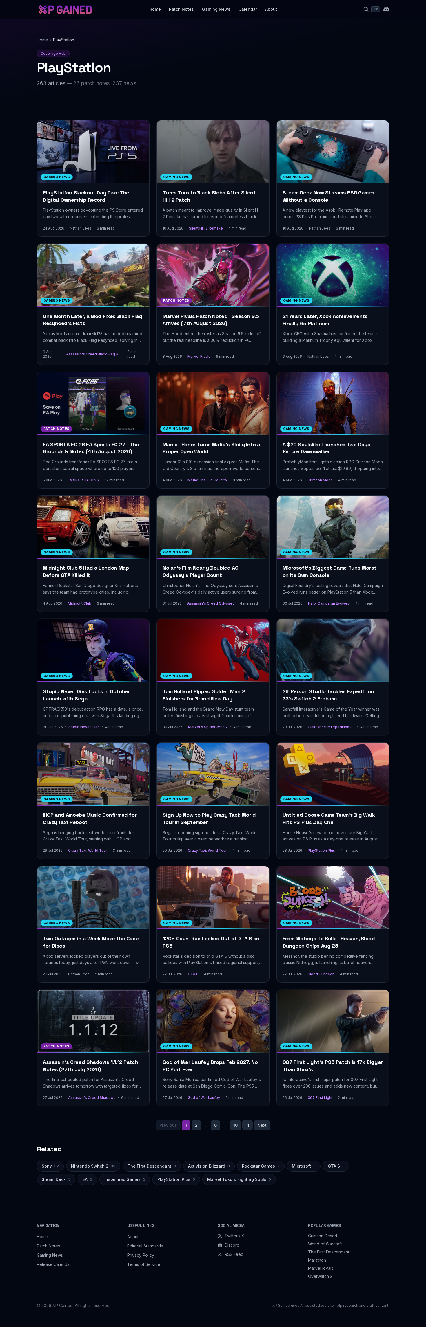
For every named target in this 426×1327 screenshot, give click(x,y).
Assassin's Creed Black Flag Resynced (94, 354)
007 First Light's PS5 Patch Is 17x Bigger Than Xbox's (333, 1066)
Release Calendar (54, 1264)
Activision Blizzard (209, 1165)
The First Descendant (152, 1165)
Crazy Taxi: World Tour (87, 850)
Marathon (317, 1260)
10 (235, 1125)
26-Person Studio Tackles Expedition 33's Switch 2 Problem (328, 695)
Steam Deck (56, 1179)
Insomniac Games (124, 1179)
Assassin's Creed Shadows (92, 1097)
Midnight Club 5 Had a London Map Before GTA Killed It (86, 571)
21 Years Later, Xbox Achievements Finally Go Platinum (325, 320)
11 (247, 1125)
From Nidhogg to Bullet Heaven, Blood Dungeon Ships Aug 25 (329, 942)
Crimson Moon (320, 480)
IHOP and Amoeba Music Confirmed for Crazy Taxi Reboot (89, 818)
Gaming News (216, 9)
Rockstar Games (261, 1165)
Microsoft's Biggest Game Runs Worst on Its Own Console (329, 571)
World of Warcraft (325, 1243)
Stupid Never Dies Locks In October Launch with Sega (86, 695)
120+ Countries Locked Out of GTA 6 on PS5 (211, 942)
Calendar (248, 9)
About (271, 9)
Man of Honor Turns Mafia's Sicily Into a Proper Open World (211, 448)
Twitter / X (234, 1235)
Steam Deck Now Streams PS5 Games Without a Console (328, 196)
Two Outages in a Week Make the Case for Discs (91, 942)
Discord (232, 1244)
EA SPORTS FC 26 (83, 480)
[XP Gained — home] (65, 9)
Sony (50, 1165)
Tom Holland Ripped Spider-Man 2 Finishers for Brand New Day (204, 695)
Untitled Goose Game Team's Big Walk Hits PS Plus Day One (329, 818)
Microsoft (304, 1165)
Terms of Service (143, 1264)
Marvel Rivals (198, 356)
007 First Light (320, 1097)
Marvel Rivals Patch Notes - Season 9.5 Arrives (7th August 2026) (211, 320)
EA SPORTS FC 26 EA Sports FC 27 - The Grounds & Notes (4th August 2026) (91, 448)
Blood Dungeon (321, 974)
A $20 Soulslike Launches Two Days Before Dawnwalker (326, 448)
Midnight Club (79, 603)
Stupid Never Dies (84, 727)
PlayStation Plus (321, 850)
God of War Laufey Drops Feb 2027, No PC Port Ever (210, 1066)
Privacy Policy (140, 1255)
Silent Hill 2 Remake (206, 228)
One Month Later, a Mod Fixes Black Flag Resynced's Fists (92, 320)
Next (262, 1125)
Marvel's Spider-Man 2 (208, 727)
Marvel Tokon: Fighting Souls (239, 1179)
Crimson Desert (322, 1235)
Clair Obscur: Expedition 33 (331, 727)
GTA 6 (193, 974)
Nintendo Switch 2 (93, 1165)
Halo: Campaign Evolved (329, 603)
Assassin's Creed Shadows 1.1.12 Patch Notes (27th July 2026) (90, 1066)
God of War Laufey (204, 1097)
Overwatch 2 (320, 1276)
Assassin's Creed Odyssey (210, 603)
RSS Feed (234, 1254)
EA (87, 1179)
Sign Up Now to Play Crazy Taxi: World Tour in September (209, 818)
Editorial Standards (145, 1245)
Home (155, 9)
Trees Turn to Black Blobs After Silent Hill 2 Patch (209, 196)
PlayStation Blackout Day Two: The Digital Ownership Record (86, 196)
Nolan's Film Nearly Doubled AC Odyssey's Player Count (200, 571)
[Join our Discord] (386, 9)
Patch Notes (181, 9)
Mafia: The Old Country (207, 480)
